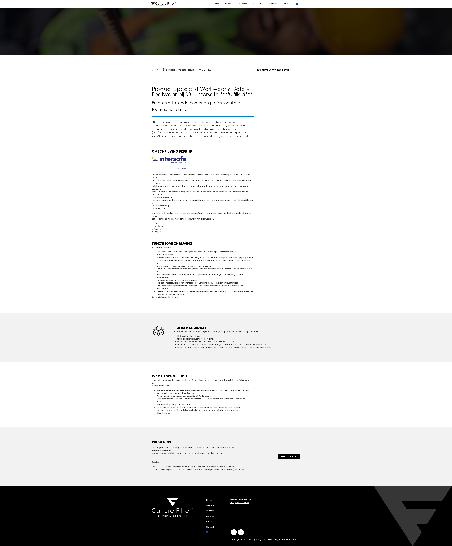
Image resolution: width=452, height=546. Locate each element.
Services (243, 3)
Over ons (229, 3)
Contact (286, 3)
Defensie (257, 3)
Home (216, 3)
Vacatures (272, 3)
